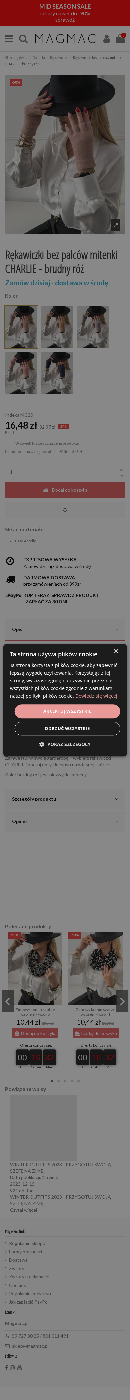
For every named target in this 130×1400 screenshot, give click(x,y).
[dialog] (65, 700)
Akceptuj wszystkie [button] (67, 711)
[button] (65, 744)
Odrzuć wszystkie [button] (67, 728)
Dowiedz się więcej (96, 696)
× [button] (115, 651)
